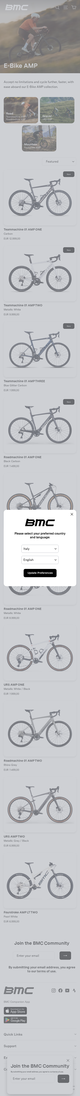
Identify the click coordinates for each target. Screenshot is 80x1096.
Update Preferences (40, 572)
